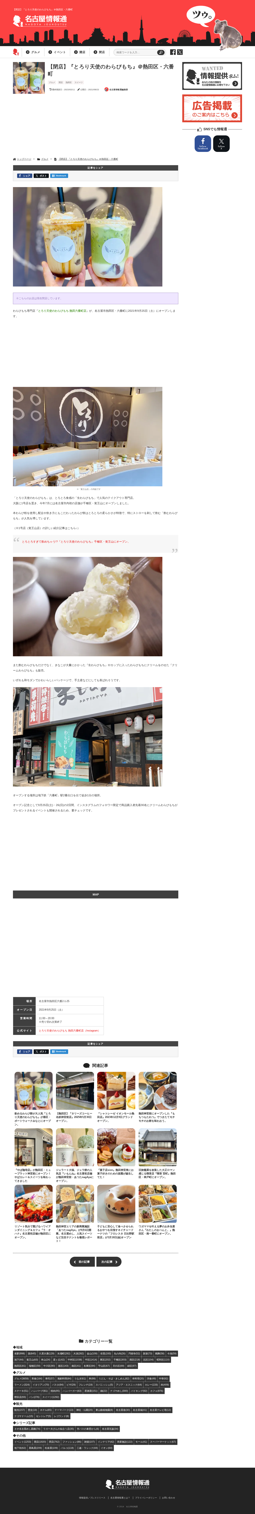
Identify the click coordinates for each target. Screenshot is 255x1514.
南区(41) (76, 1365)
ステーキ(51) (21, 1391)
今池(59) (172, 1353)
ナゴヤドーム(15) (23, 1416)
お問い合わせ (168, 1498)
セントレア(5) (43, 1416)
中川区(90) (49, 1365)
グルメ (35, 52)
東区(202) (105, 1359)
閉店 (102, 52)
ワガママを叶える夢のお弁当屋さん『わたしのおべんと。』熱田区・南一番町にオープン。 (157, 1230)
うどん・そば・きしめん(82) (114, 1378)
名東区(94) (89, 1365)
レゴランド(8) (61, 1416)
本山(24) (45, 1359)
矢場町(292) (63, 1353)
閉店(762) (54, 1441)
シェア (26, 175)
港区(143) (63, 1365)
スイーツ (79, 82)
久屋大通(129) (46, 1353)
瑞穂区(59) (34, 1365)
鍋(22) (103, 1391)
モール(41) (141, 1441)
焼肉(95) (55, 1391)
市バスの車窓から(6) (88, 1429)
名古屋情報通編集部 (118, 89)
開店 (82, 52)
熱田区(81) (20, 1365)
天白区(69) (118, 1365)
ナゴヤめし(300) (119, 1391)
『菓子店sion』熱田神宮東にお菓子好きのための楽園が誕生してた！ (115, 1173)
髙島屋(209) (35, 1448)
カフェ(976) (156, 1391)
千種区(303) (120, 1359)
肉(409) (165, 1384)
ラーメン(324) (22, 1384)
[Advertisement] (95, 125)
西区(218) (134, 1359)
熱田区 (69, 82)
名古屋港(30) (123, 1410)
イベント (60, 52)
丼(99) (92, 1378)
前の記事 (84, 1261)
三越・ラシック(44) (87, 1448)
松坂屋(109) (51, 1448)
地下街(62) (20, 1448)
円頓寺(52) (134, 1353)
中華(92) (163, 1378)
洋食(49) (151, 1378)
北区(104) (148, 1359)
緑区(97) (131, 1365)
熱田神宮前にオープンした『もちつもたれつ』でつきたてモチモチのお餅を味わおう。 (157, 1117)
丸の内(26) (120, 1353)
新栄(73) (147, 1353)
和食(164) (37, 1378)
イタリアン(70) (41, 1384)
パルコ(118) (67, 1448)
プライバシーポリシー (146, 1498)
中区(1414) (91, 1359)
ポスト (43, 175)
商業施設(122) (124, 1441)
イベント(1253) (22, 1441)
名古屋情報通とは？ (120, 1498)
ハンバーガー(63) (72, 1391)
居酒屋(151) (90, 1391)
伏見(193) (105, 1353)
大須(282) (78, 1353)
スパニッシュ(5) (104, 1384)
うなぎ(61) (80, 1378)
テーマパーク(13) (64, 1410)
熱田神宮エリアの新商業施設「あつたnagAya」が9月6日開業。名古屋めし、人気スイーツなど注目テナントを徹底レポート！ (74, 1233)
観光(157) (19, 1410)
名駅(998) (19, 1353)
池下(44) (19, 1359)
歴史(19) (32, 1410)
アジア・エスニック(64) (129, 1384)
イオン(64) (106, 1448)
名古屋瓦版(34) (110, 1429)
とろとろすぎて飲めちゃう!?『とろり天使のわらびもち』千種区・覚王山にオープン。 (76, 541)
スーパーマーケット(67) (163, 1441)
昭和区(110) (163, 1359)
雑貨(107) (89, 1441)
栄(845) (32, 1353)
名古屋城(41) (140, 1410)
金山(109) (92, 1353)
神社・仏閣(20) (84, 1410)
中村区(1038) (75, 1359)
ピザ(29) (71, 1384)
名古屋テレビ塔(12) (160, 1410)
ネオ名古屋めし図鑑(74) (27, 1429)
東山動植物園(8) (104, 1410)
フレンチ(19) (86, 1384)
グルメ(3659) (21, 1378)
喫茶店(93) (20, 1397)
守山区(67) (104, 1365)
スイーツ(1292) (50, 1397)
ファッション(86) (72, 1441)
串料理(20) (138, 1378)
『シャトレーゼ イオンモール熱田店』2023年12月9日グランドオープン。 (115, 1117)
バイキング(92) (139, 1391)
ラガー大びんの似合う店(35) (58, 1429)
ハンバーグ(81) (39, 1391)
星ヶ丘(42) (59, 1359)
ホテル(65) (46, 1410)
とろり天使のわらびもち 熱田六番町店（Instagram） (69, 1030)
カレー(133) (151, 1384)
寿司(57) (49, 1378)
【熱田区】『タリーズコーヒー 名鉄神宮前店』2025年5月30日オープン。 (74, 1117)
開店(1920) (40, 1441)
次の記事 (107, 1261)
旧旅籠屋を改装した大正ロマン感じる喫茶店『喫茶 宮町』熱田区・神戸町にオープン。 (157, 1173)
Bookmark (61, 176)
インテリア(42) (106, 1441)
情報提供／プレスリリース (92, 1498)
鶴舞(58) (159, 1353)
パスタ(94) (58, 1384)
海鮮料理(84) (64, 1378)
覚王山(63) (32, 1359)
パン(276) (34, 1397)
